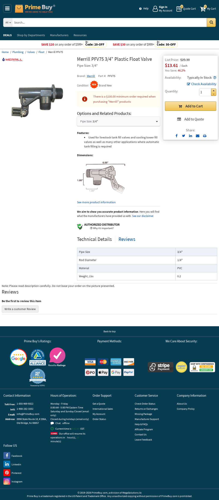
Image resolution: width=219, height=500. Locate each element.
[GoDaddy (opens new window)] (202, 367)
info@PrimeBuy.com (28, 413)
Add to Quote (194, 119)
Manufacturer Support (147, 419)
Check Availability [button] (203, 84)
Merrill (91, 76)
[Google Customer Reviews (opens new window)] (18, 357)
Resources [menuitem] (80, 35)
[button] (214, 77)
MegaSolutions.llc (132, 492)
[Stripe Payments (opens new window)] (160, 367)
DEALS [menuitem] (7, 35)
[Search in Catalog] (211, 22)
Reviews (126, 239)
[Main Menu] (7, 8)
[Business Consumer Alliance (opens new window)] (37, 357)
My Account (99, 413)
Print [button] (204, 136)
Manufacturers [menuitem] (59, 35)
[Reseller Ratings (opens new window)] (56, 356)
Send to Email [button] (197, 136)
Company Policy (186, 408)
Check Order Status (145, 403)
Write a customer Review (20, 309)
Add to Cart (194, 106)
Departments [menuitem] (31, 35)
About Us (182, 403)
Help (145, 8)
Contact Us (140, 434)
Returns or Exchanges (146, 408)
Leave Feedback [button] (143, 439)
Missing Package (143, 413)
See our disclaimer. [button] (143, 216)
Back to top (110, 331)
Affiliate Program (144, 429)
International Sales (103, 408)
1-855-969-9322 (25, 403)
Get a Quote (99, 403)
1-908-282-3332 (25, 408)
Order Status (99, 419)
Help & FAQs (141, 424)
